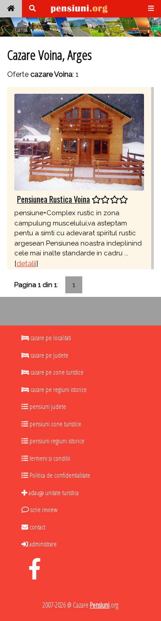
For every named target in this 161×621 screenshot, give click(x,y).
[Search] (32, 8)
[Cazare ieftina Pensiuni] (11, 8)
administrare (42, 543)
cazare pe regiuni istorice (58, 389)
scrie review (43, 509)
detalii (26, 263)
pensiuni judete (47, 406)
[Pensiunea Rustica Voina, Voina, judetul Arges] (79, 142)
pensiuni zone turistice (54, 423)
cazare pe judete (48, 354)
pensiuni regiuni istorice (56, 440)
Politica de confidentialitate (59, 475)
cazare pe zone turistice (56, 371)
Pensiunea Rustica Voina (53, 199)
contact (36, 526)
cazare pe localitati (50, 337)
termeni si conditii (49, 458)
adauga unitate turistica (53, 492)
